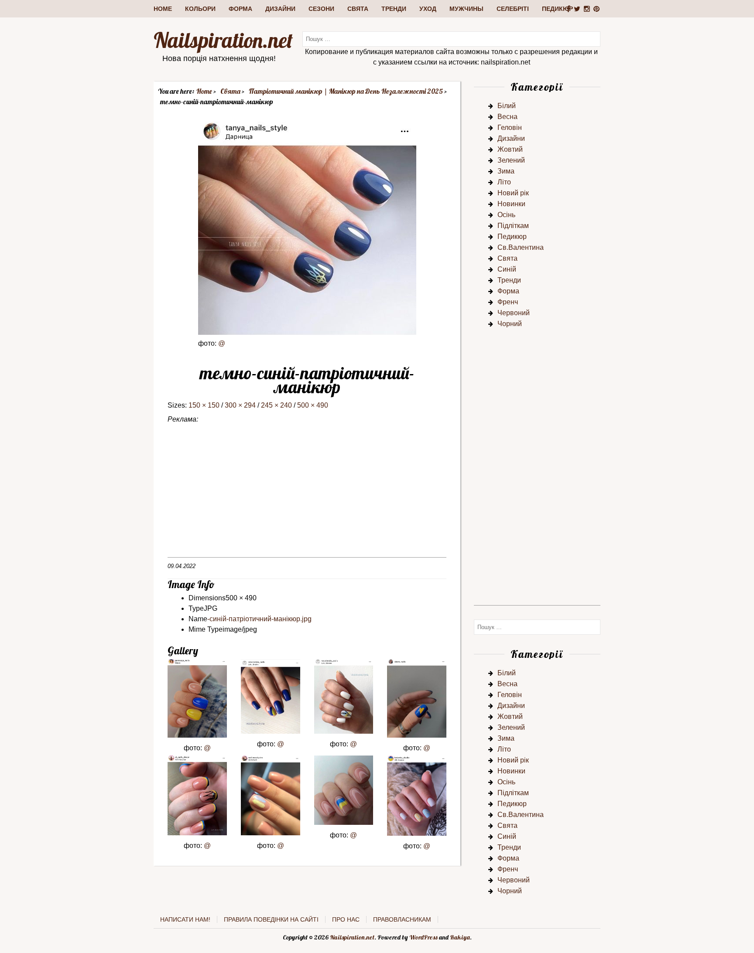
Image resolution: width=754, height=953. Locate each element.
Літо (504, 182)
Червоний (513, 313)
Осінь (506, 214)
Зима (505, 171)
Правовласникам (402, 919)
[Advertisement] (307, 496)
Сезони (321, 8)
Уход (427, 8)
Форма (240, 8)
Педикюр (557, 8)
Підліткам (513, 225)
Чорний (509, 323)
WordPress (423, 937)
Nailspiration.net (223, 40)
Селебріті (513, 8)
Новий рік (513, 193)
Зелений (511, 160)
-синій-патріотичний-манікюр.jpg (259, 619)
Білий (506, 105)
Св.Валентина (520, 247)
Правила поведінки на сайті (271, 919)
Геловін (509, 127)
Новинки (511, 204)
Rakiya (460, 937)
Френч (507, 302)
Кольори (200, 8)
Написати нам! (185, 919)
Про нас (346, 919)
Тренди (393, 8)
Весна (507, 116)
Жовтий (510, 149)
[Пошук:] (451, 38)
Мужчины (466, 8)
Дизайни (280, 8)
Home (163, 8)
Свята (357, 8)
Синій (506, 269)
